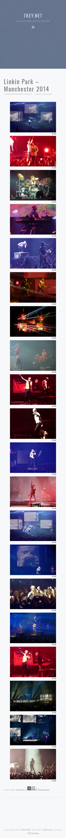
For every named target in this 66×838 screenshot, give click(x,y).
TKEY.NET (33, 15)
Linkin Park (31, 790)
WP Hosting (33, 833)
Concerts (20, 790)
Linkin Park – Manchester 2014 (26, 85)
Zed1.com (47, 829)
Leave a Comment (43, 94)
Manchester (44, 790)
